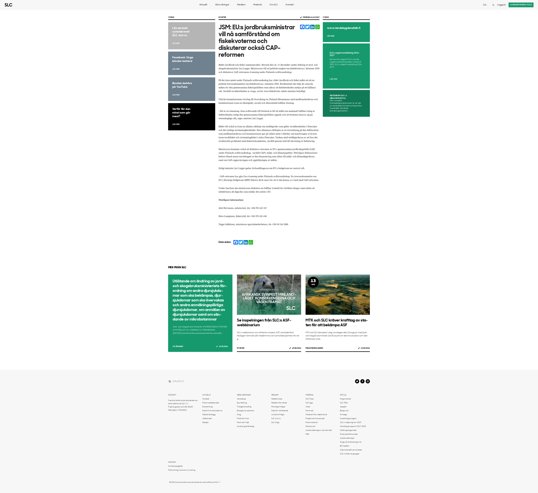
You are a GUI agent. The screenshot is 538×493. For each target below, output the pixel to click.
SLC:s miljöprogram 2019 (350, 422)
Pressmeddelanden (314, 348)
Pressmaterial (312, 422)
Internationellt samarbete (351, 450)
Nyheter (222, 17)
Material (257, 5)
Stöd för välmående (279, 411)
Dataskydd (310, 426)
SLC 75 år (344, 403)
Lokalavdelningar (347, 438)
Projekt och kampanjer (315, 418)
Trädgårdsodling (244, 407)
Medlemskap (276, 399)
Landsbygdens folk (521, 5)
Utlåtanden (178, 346)
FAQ (307, 434)
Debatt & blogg (208, 415)
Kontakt (290, 5)
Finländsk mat (243, 418)
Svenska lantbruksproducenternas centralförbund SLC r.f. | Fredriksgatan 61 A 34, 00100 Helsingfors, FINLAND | (183, 405)
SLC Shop (310, 399)
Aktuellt (203, 5)
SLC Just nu (276, 418)
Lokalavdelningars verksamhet (319, 430)
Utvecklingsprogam (348, 418)
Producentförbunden (349, 434)
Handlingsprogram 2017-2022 (353, 426)
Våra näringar (222, 5)
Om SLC (274, 5)
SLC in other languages (350, 454)
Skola (308, 407)
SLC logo (309, 403)
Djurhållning (242, 403)
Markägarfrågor (278, 407)
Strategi (343, 415)
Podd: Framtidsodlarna (212, 411)
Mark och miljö (243, 422)
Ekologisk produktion (245, 411)
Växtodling (241, 399)
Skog (239, 415)
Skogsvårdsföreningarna (350, 442)
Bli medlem (344, 446)
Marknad (309, 411)
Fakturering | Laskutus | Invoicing (181, 470)
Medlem (241, 5)
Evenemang (207, 407)
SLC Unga (275, 422)
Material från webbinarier (316, 415)
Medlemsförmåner (279, 403)
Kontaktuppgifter (175, 466)
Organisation (345, 399)
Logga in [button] (501, 5)
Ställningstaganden (348, 430)
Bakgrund (344, 411)
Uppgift (343, 407)
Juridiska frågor (278, 415)
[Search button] (493, 5)
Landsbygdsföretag (245, 426)
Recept (205, 422)
